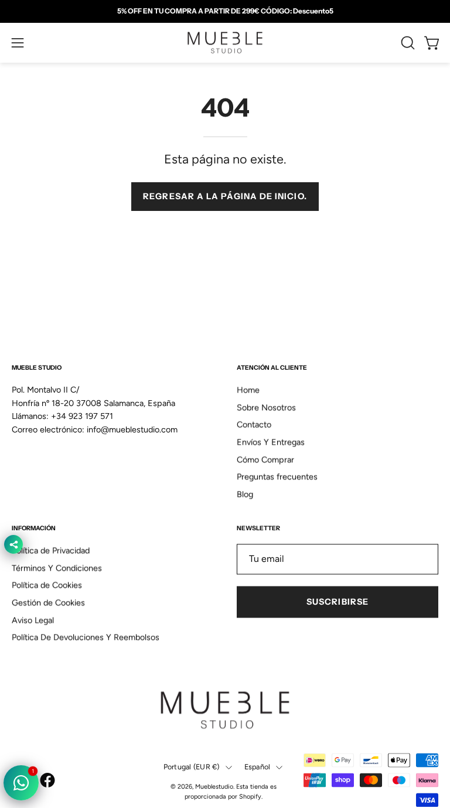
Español (257, 766)
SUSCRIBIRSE (337, 601)
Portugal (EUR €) (191, 766)
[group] (225, 11)
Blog (245, 494)
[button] (406, 43)
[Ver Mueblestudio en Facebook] (47, 780)
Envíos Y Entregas (271, 442)
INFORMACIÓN (34, 528)
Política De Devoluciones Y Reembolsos (85, 637)
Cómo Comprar (265, 459)
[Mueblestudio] (225, 43)
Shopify (250, 797)
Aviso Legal (33, 620)
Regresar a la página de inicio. (224, 196)
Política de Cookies (47, 585)
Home (248, 390)
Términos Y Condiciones (57, 567)
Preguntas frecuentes (277, 477)
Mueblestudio (214, 787)
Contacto (254, 425)
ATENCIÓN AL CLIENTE (272, 367)
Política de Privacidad (51, 550)
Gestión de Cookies (48, 603)
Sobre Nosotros (266, 407)
